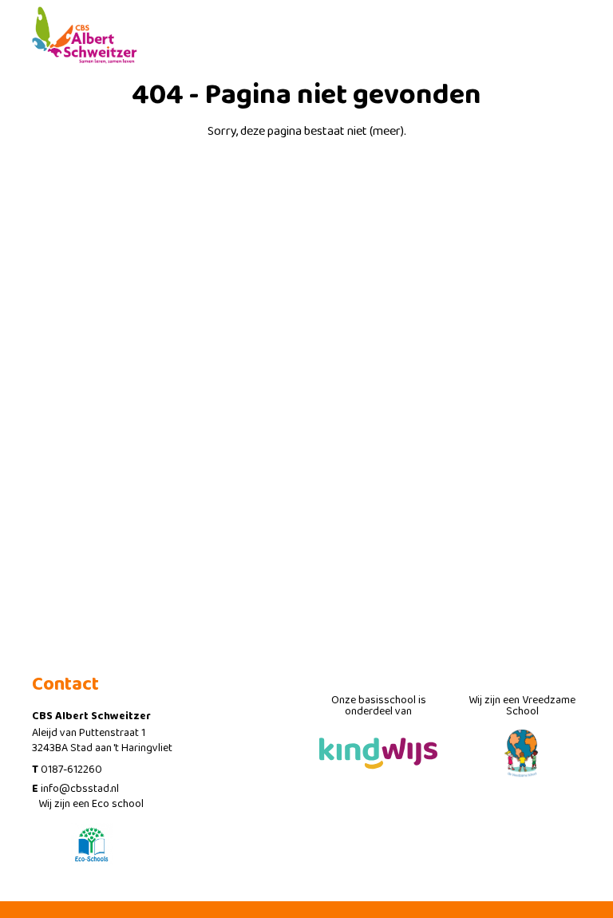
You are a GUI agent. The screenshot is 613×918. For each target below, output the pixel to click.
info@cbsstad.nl (80, 788)
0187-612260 (71, 769)
